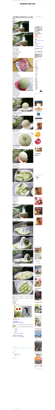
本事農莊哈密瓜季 (28, 347)
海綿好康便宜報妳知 (37, 68)
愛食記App (39, 116)
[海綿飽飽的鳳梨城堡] (23, 341)
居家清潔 (36, 63)
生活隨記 (36, 86)
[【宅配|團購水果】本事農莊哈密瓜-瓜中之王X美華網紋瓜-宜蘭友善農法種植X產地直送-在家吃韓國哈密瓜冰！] (21, 26)
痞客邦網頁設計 (36, 87)
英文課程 (36, 88)
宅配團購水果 (19, 347)
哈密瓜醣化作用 (16, 347)
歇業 (35, 65)
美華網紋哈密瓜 (20, 348)
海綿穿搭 (36, 83)
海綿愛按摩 (36, 78)
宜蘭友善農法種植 (22, 347)
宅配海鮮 (36, 69)
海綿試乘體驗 (36, 84)
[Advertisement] (27, 10)
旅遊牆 (17, 321)
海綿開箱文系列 (36, 85)
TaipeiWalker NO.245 (38, 316)
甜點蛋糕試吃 (37, 73)
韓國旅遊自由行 (36, 89)
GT (14, 352)
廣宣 (35, 64)
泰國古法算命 (36, 66)
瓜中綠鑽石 (16, 348)
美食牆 (15, 321)
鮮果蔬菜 (16, 346)
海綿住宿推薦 (36, 67)
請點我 (18, 319)
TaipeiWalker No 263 (38, 328)
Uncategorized (36, 61)
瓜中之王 (14, 348)
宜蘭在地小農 (25, 347)
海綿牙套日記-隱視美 (37, 82)
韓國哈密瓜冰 (23, 348)
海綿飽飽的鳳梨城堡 (27, 4)
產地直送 (18, 348)
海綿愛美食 (36, 80)
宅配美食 (36, 70)
